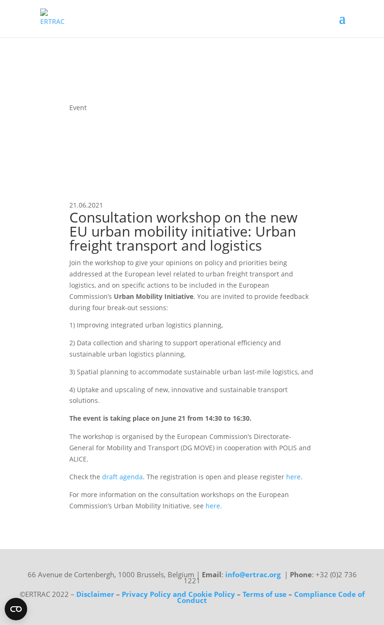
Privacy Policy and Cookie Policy (178, 594)
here (293, 476)
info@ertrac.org (253, 574)
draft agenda (122, 476)
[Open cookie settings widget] (16, 609)
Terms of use (265, 594)
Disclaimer (95, 594)
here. (214, 505)
